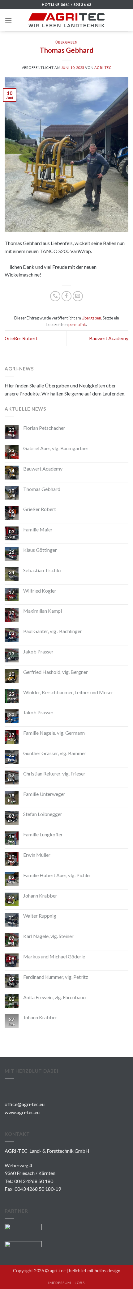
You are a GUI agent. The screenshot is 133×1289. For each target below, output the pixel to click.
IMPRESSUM (59, 1282)
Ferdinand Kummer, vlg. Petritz (55, 977)
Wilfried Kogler (39, 591)
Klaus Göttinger (40, 550)
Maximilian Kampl (42, 611)
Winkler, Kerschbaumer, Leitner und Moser (68, 692)
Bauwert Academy (108, 338)
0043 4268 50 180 (33, 1181)
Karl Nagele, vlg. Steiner (48, 936)
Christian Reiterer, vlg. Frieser (54, 773)
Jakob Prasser (38, 651)
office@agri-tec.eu (25, 1104)
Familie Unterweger (44, 794)
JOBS (79, 1282)
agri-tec (102, 68)
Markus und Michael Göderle (54, 956)
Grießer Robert (21, 338)
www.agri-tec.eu (22, 1112)
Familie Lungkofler (43, 834)
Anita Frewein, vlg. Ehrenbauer (55, 997)
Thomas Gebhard (41, 489)
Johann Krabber (40, 895)
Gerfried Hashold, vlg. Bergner (55, 672)
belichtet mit (94, 1270)
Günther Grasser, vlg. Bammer (54, 753)
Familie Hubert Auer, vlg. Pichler (57, 875)
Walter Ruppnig (39, 916)
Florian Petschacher (44, 428)
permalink (77, 324)
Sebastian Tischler (42, 570)
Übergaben (66, 42)
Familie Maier (38, 529)
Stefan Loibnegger (42, 814)
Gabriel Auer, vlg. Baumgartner (55, 448)
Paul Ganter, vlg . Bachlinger (52, 631)
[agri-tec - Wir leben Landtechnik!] (66, 20)
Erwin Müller (36, 855)
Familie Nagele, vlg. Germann (54, 733)
